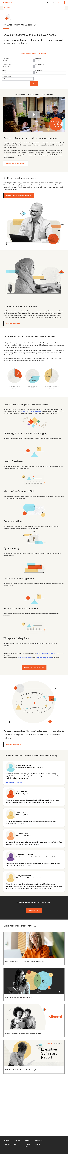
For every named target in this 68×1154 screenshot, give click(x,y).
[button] (34, 114)
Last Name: (37, 58)
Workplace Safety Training (43, 658)
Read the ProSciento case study (14, 782)
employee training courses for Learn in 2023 (50, 653)
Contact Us (38, 1140)
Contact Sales (51, 3)
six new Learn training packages (31, 411)
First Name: (5, 58)
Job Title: (4, 70)
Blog (15, 1144)
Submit (34, 83)
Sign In (60, 3)
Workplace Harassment (25, 658)
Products (17, 1140)
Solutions (6, 1140)
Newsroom (7, 1144)
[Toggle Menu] (62, 8)
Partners (27, 1140)
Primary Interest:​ (6, 76)
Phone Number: (38, 70)
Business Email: (6, 64)
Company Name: (39, 64)
